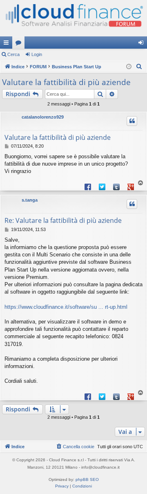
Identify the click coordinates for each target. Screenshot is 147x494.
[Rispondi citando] (132, 121)
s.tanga (30, 200)
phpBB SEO (87, 479)
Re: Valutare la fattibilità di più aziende (63, 220)
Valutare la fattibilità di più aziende (66, 82)
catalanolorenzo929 (43, 117)
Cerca (13, 54)
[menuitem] (139, 66)
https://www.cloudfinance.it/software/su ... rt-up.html (65, 307)
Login (36, 54)
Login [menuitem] (142, 44)
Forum (20, 44)
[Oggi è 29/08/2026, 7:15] (128, 67)
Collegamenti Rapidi (7, 44)
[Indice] (73, 18)
